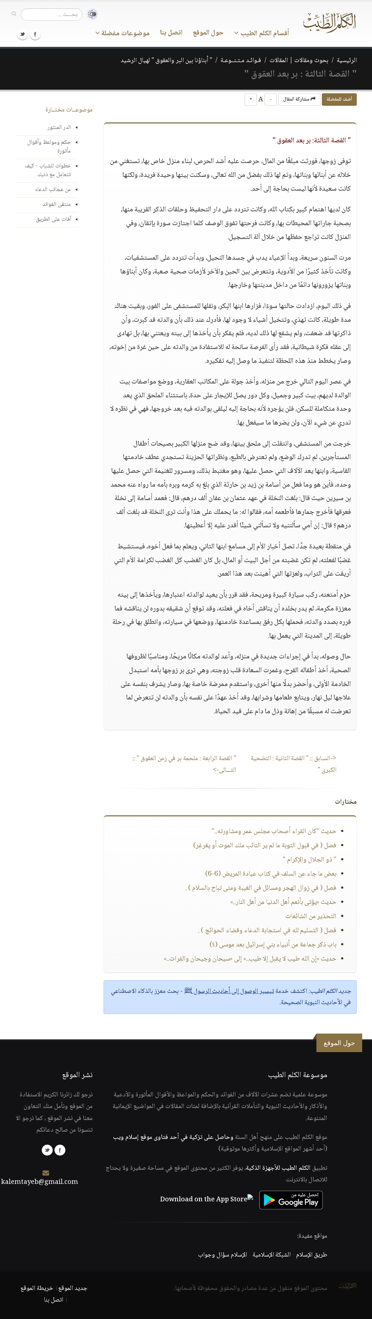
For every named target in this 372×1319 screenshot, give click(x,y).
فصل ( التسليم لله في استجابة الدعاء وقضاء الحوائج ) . (267, 931)
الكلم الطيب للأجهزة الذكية (278, 1168)
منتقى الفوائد (57, 205)
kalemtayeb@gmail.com (39, 1182)
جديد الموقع (73, 1288)
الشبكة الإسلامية (271, 1255)
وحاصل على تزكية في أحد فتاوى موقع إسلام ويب (173, 1137)
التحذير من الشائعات (311, 916)
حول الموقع (208, 33)
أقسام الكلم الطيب (264, 34)
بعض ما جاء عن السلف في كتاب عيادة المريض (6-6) (270, 874)
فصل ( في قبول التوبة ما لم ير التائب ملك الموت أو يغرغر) (264, 846)
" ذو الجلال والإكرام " (309, 860)
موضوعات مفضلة (125, 34)
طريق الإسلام (311, 1255)
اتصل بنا (171, 33)
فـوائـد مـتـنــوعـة (241, 60)
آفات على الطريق (53, 219)
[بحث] (14, 14)
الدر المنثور (59, 128)
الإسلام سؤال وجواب (222, 1255)
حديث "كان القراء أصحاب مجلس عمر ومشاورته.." (273, 831)
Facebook (35, 34)
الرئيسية (347, 60)
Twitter (22, 34)
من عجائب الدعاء (53, 190)
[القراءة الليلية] (90, 14)
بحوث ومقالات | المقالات (299, 60)
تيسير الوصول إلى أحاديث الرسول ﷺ (229, 991)
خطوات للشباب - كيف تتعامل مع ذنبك (48, 170)
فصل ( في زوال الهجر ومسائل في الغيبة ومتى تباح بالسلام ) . (260, 888)
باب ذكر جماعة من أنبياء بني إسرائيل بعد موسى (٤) (273, 945)
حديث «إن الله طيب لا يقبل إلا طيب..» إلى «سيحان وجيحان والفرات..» (250, 959)
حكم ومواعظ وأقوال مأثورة (49, 147)
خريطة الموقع (36, 1288)
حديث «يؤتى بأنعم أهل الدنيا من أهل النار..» (283, 902)
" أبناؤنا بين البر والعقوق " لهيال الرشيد (166, 60)
